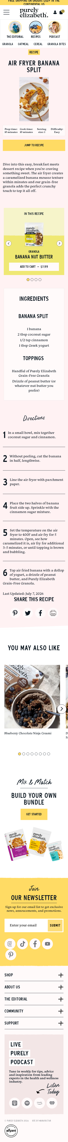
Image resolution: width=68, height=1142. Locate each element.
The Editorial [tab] (16, 999)
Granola (7, 44)
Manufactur (45, 1121)
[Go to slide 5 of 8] (36, 754)
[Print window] (53, 613)
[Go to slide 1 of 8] (19, 754)
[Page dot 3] (36, 279)
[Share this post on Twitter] (28, 613)
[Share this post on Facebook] (40, 613)
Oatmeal (23, 44)
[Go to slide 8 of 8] (48, 754)
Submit (55, 925)
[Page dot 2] (32, 279)
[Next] (59, 243)
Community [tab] (14, 1011)
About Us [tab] (12, 987)
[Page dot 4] (40, 279)
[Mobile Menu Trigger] (6, 12)
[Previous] (8, 243)
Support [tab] (12, 1023)
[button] (55, 12)
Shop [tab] (9, 975)
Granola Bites (56, 44)
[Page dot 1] (28, 279)
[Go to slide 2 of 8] (23, 754)
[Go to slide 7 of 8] (44, 754)
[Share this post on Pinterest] (15, 613)
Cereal (38, 44)
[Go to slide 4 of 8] (32, 754)
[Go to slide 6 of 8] (40, 754)
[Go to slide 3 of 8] (28, 754)
